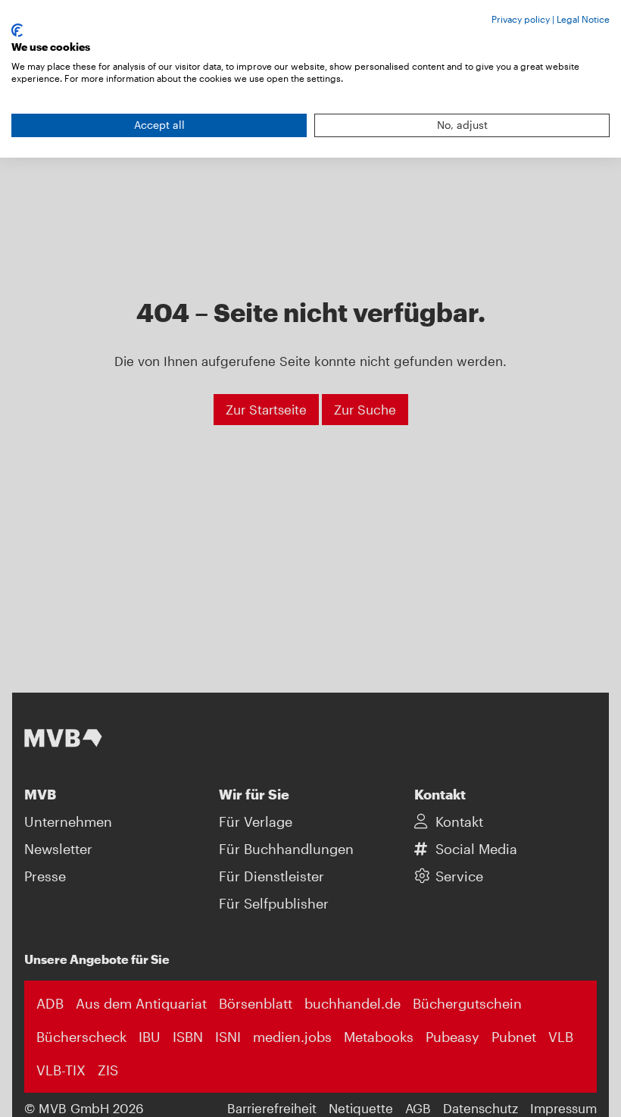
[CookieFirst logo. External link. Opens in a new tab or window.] (17, 30)
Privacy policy (520, 19)
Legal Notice (583, 19)
